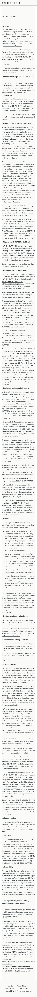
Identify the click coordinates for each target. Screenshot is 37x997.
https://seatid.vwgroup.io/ (12, 281)
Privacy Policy (10, 988)
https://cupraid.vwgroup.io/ (13, 284)
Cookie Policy (23, 988)
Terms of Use (21, 986)
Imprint (10, 986)
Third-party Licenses (24, 991)
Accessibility (9, 991)
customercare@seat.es (12, 46)
